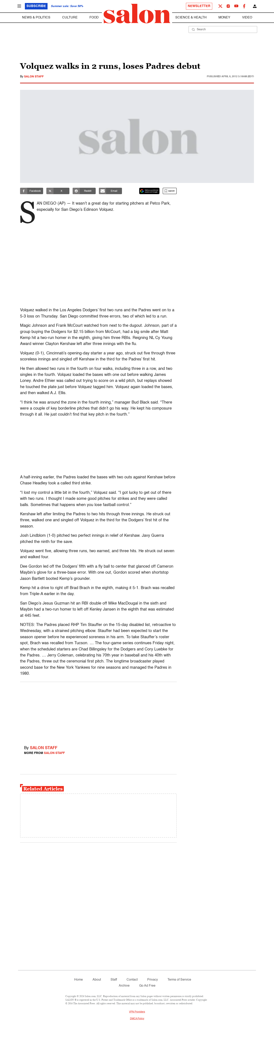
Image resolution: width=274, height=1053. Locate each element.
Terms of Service (179, 979)
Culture (70, 17)
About (96, 979)
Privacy (152, 979)
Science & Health (191, 17)
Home (78, 979)
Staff (114, 979)
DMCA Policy (137, 1018)
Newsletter (199, 6)
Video (247, 17)
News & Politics (36, 17)
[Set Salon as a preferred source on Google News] (149, 191)
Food (94, 17)
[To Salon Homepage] (137, 13)
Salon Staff (34, 76)
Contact (132, 979)
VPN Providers (137, 1012)
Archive (124, 985)
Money (224, 17)
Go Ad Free (147, 985)
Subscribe (36, 6)
